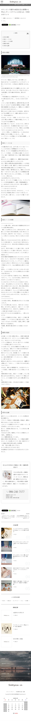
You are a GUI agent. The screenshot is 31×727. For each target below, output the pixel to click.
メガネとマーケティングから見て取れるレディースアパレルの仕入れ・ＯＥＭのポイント (8, 517)
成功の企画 (6, 45)
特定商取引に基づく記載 (20, 691)
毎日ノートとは (7, 39)
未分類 (26, 600)
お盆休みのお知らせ (18, 612)
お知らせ (9, 600)
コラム (4, 20)
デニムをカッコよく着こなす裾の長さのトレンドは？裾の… (21, 556)
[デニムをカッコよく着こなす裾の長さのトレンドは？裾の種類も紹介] (6, 559)
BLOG (15, 534)
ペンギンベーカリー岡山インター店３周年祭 (21, 625)
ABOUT (6, 663)
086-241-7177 (17, 491)
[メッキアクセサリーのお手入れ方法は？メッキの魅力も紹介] (6, 533)
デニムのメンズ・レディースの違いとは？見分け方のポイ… (21, 543)
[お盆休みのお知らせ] (6, 615)
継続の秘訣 (6, 43)
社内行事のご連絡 (18, 639)
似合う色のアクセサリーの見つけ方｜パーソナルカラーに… (21, 569)
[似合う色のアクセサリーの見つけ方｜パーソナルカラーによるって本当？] (6, 572)
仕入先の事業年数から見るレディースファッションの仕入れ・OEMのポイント (22, 517)
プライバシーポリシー (10, 691)
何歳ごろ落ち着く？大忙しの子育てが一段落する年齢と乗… (21, 582)
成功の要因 (6, 37)
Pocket (18, 24)
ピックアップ (15, 600)
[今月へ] (8, 696)
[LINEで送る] (12, 24)
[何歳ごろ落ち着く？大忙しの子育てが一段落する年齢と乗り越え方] (6, 585)
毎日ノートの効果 (8, 41)
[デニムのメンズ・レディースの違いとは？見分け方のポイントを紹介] (6, 546)
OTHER (5, 673)
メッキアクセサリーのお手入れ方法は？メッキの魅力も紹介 (21, 530)
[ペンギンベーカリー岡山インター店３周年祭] (6, 628)
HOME (5, 658)
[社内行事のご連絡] (6, 641)
